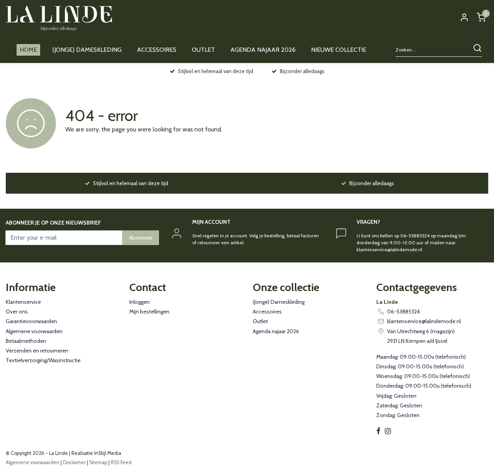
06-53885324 (403, 311)
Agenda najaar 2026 (276, 331)
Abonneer (140, 237)
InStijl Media (107, 453)
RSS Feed (121, 462)
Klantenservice (23, 301)
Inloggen (139, 301)
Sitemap (98, 462)
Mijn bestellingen (149, 311)
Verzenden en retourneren (37, 350)
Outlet (260, 321)
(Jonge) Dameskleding (279, 301)
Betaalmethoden (26, 340)
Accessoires (267, 311)
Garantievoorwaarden (31, 321)
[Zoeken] (477, 50)
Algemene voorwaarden (34, 331)
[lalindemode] (59, 18)
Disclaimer (74, 462)
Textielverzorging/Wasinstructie (43, 360)
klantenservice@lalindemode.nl (424, 321)
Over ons (17, 311)
